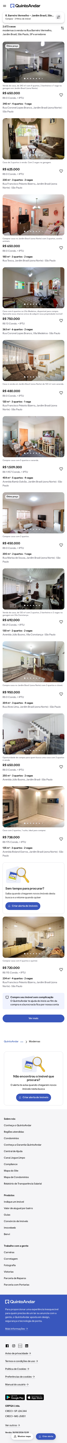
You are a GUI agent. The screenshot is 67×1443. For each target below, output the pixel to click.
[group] (33, 79)
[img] (33, 62)
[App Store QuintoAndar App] (35, 1397)
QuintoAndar (11, 1042)
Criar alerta (47, 1436)
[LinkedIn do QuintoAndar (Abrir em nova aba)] (27, 1346)
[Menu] (4, 6)
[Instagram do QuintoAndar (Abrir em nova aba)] (14, 1346)
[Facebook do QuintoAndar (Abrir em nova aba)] (7, 1346)
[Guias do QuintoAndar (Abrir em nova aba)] (20, 1346)
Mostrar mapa (24, 1436)
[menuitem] (11, 1042)
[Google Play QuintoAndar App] (15, 1397)
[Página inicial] (25, 6)
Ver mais (33, 1018)
